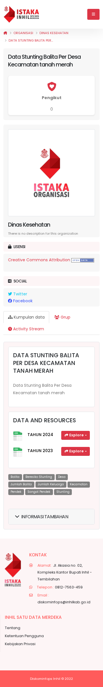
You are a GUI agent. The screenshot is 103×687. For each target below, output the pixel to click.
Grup (65, 317)
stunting (63, 492)
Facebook (22, 301)
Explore (76, 435)
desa (62, 477)
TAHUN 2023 (40, 451)
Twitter (19, 294)
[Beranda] (5, 33)
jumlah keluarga (51, 484)
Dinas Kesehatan (53, 33)
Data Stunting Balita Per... (31, 40)
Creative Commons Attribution (39, 260)
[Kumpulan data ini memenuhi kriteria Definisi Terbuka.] (82, 260)
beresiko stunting (38, 477)
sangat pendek (38, 492)
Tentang (12, 627)
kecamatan (79, 484)
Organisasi (23, 33)
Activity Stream (28, 329)
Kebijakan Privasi (20, 643)
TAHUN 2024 (40, 434)
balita (15, 477)
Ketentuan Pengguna (24, 635)
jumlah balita (21, 484)
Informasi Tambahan (44, 516)
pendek (16, 492)
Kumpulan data (29, 317)
